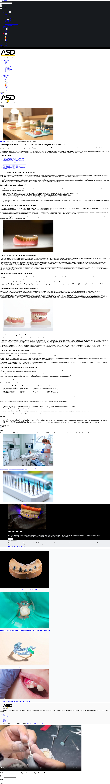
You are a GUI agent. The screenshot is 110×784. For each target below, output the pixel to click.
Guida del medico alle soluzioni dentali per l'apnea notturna (13, 666)
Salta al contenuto (3, 0)
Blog (6, 78)
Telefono (2, 778)
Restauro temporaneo (9, 66)
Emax (6, 63)
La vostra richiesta (3, 782)
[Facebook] (2, 48)
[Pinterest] (4, 426)
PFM (6, 62)
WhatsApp (2, 104)
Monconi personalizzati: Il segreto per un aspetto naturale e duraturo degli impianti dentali (19, 589)
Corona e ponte (6, 60)
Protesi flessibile (8, 69)
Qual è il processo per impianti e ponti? (10, 165)
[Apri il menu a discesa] (8, 67)
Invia (1, 783)
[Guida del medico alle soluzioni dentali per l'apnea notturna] (24, 664)
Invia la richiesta (3, 93)
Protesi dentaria (8, 68)
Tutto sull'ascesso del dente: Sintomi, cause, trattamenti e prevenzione (15, 701)
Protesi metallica (8, 70)
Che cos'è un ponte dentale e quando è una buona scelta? (14, 161)
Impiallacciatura (6, 75)
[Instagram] (4, 48)
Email (1, 776)
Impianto (4, 74)
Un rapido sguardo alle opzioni (9, 168)
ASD (1, 141)
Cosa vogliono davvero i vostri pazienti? (11, 159)
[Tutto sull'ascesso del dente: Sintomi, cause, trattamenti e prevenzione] (24, 699)
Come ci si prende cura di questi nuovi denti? (12, 166)
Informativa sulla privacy (39, 723)
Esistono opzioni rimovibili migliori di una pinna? (12, 162)
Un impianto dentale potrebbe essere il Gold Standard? (13, 160)
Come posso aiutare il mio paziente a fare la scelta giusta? (14, 164)
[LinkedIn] (5, 48)
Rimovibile (5, 67)
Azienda (1, 779)
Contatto (7, 79)
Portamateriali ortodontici (10, 73)
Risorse (4, 76)
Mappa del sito (30, 723)
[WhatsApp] (1, 48)
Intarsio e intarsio (8, 65)
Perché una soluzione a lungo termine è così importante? (14, 167)
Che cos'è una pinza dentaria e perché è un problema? (13, 158)
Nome (1, 775)
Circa (6, 77)
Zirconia (6, 61)
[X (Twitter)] (2, 426)
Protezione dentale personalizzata (11, 71)
